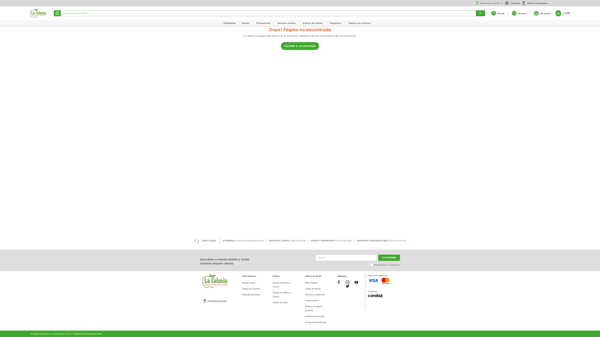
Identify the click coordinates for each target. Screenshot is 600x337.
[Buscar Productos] (480, 13)
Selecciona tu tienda (490, 3)
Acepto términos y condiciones (387, 265)
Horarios (515, 3)
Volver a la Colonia (300, 46)
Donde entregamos (537, 3)
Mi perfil (500, 13)
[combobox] (272, 13)
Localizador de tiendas (217, 301)
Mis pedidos (545, 13)
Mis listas (522, 13)
